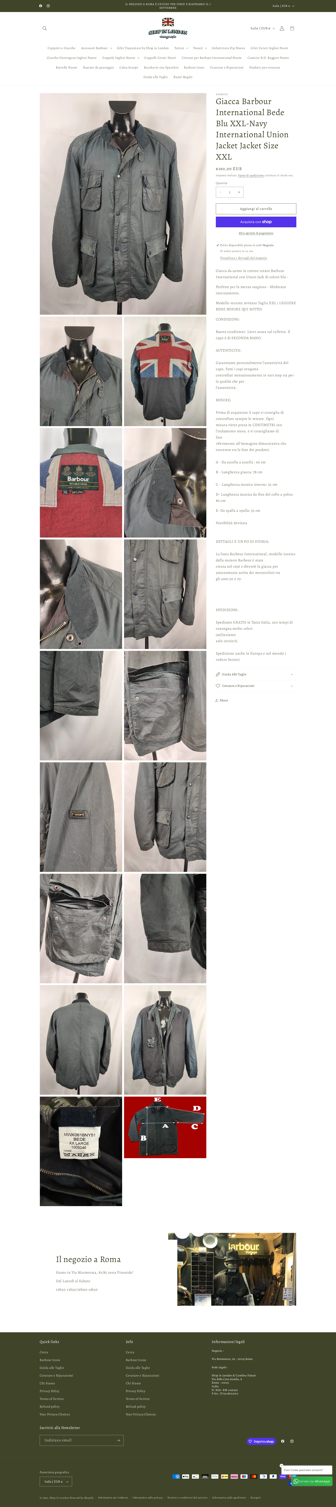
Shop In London (59, 1498)
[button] (45, 28)
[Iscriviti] (118, 1440)
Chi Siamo (47, 1383)
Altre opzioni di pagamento (256, 233)
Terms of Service (52, 1399)
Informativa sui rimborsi (113, 1497)
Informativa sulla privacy (148, 1497)
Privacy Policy (49, 1391)
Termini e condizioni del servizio (187, 1497)
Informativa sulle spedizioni (229, 1497)
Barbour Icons (50, 1360)
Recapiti (256, 1497)
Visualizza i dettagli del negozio (243, 258)
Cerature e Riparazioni (56, 1375)
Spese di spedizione (251, 175)
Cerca (44, 1352)
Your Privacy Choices (55, 1414)
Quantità (222, 183)
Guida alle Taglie (52, 1367)
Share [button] (224, 700)
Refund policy (50, 1406)
